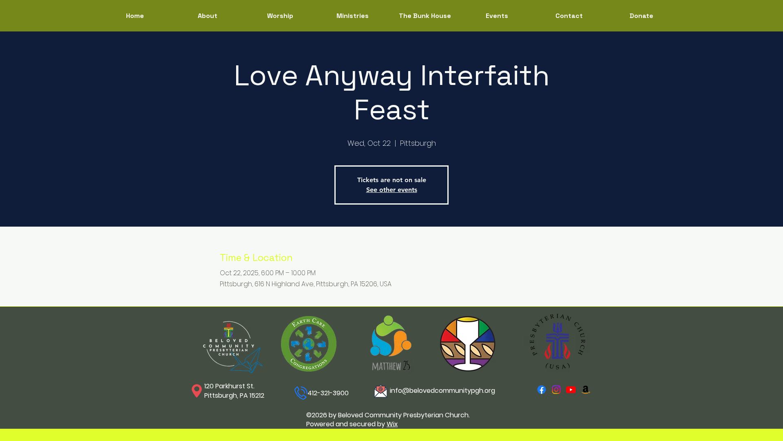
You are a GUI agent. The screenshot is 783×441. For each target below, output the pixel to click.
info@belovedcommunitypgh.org (442, 390)
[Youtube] (571, 389)
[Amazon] (585, 389)
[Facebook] (541, 389)
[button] (352, 15)
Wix (392, 424)
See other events (391, 190)
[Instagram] (556, 389)
